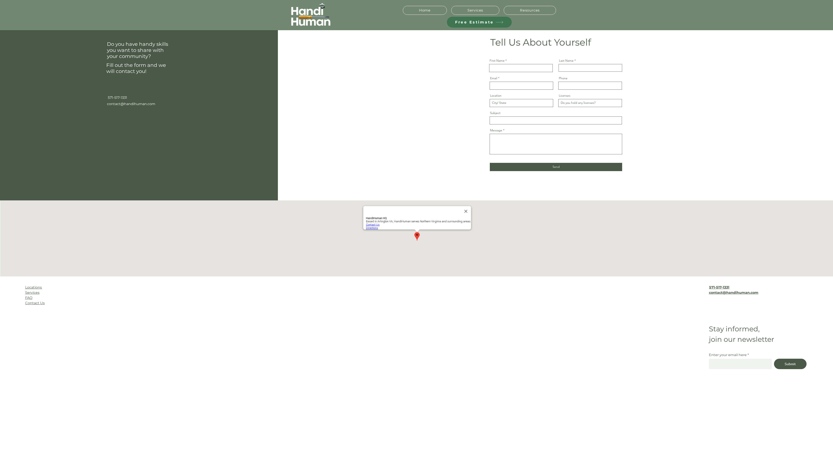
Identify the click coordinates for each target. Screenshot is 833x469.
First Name (497, 60)
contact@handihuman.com (131, 104)
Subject (495, 112)
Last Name (566, 60)
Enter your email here (728, 355)
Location (496, 95)
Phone (563, 78)
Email (493, 78)
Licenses (564, 95)
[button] (530, 10)
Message (496, 130)
